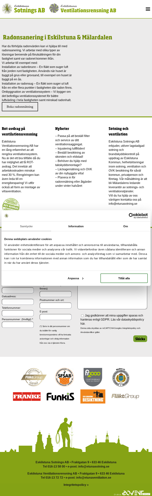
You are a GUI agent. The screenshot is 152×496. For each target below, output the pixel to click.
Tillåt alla (124, 278)
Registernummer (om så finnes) (54, 286)
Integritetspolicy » (76, 484)
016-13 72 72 (54, 477)
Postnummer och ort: (52, 300)
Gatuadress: (9, 296)
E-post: (44, 311)
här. (82, 323)
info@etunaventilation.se (93, 477)
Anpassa (73, 278)
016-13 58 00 (56, 466)
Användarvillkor (87, 332)
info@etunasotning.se (123, 203)
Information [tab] (76, 226)
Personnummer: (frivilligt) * (17, 319)
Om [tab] (125, 226)
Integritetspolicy (129, 328)
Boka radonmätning (20, 106)
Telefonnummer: (11, 307)
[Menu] (148, 9)
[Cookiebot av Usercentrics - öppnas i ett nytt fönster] (131, 216)
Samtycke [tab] (26, 226)
